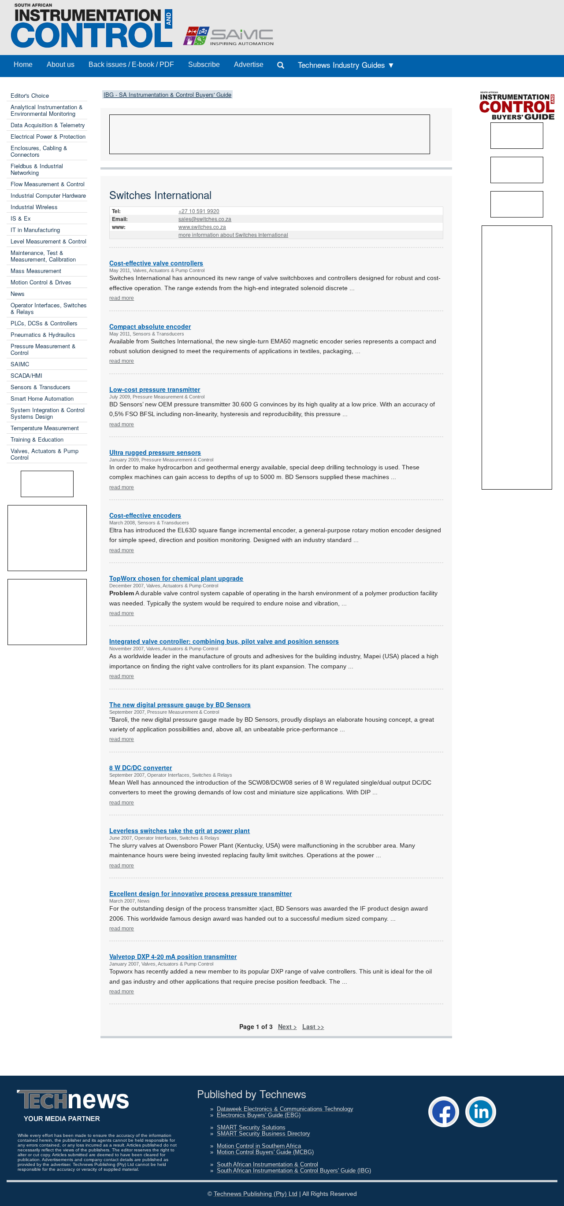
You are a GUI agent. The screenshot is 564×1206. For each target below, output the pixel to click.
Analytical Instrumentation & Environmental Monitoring (47, 110)
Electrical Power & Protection (48, 136)
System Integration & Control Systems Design (48, 413)
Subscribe (204, 64)
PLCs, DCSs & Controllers (44, 323)
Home (23, 64)
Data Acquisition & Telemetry (48, 125)
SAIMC (20, 364)
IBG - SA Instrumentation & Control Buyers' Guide (167, 94)
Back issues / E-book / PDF (131, 64)
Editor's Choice (30, 95)
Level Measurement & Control (48, 241)
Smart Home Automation (42, 398)
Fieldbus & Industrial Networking (37, 169)
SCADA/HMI (26, 375)
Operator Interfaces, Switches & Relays (49, 308)
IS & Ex (21, 218)
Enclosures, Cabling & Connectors (39, 151)
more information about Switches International (233, 234)
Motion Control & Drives (41, 282)
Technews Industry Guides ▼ (346, 64)
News (18, 293)
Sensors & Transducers (40, 387)
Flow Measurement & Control (48, 184)
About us (60, 64)
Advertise (248, 64)
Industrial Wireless (34, 207)
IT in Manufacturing (35, 229)
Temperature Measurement (45, 428)
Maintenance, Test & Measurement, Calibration (43, 255)
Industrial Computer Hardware (48, 195)
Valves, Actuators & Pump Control (44, 453)
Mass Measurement (36, 270)
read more (121, 298)
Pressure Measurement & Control (43, 349)
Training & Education (37, 439)
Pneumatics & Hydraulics (43, 334)
